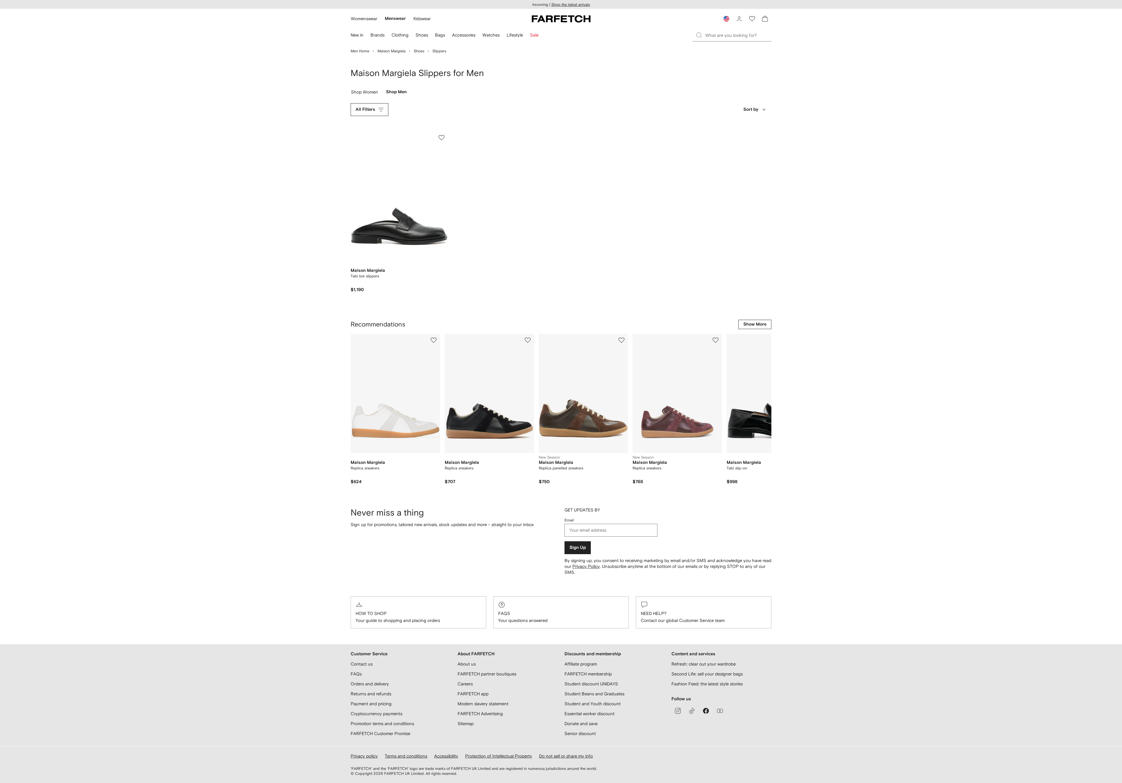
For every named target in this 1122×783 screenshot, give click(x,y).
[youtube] (720, 710)
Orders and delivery (370, 684)
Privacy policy (364, 756)
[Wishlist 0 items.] (752, 18)
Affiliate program (581, 664)
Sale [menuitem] (534, 35)
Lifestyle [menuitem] (515, 35)
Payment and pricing (371, 703)
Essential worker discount (589, 713)
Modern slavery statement (483, 703)
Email (569, 520)
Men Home (360, 51)
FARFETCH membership (588, 674)
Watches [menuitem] (491, 35)
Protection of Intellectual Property (498, 756)
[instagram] (677, 710)
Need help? (653, 613)
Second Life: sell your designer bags (707, 674)
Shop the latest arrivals (570, 4)
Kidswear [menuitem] (422, 18)
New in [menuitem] (357, 35)
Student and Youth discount (593, 703)
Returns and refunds (371, 694)
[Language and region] (726, 18)
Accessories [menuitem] (463, 35)
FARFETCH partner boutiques (487, 674)
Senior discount (580, 733)
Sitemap (466, 723)
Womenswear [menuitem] (364, 18)
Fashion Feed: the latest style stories (707, 684)
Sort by (750, 109)
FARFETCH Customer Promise (380, 733)
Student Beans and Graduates (594, 694)
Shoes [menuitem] (421, 35)
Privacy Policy (586, 566)
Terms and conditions (406, 756)
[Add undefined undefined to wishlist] (433, 340)
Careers (465, 684)
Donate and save (581, 723)
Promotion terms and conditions (382, 723)
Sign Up (577, 547)
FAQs (504, 613)
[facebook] (705, 710)
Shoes (419, 51)
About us (467, 664)
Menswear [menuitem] (395, 18)
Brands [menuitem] (377, 35)
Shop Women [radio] (364, 93)
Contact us (362, 664)
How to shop (371, 613)
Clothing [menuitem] (400, 35)
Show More (754, 324)
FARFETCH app (473, 694)
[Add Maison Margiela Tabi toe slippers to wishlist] (441, 137)
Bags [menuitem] (440, 35)
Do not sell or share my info (566, 756)
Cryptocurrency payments (376, 713)
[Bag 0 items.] (765, 18)
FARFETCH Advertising (480, 713)
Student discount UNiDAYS (591, 684)
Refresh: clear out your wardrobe (703, 664)
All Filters (365, 109)
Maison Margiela (392, 51)
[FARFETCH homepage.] (561, 19)
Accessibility (446, 756)
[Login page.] (739, 18)
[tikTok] (691, 710)
